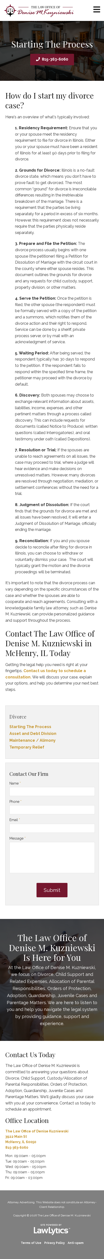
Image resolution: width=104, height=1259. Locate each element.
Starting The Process (30, 726)
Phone (15, 802)
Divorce (17, 716)
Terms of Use (31, 1243)
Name (15, 783)
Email (14, 820)
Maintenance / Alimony (32, 740)
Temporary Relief (26, 747)
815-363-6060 (55, 59)
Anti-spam (75, 1243)
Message (17, 838)
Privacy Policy (54, 1243)
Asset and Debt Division (32, 733)
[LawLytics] (52, 1229)
